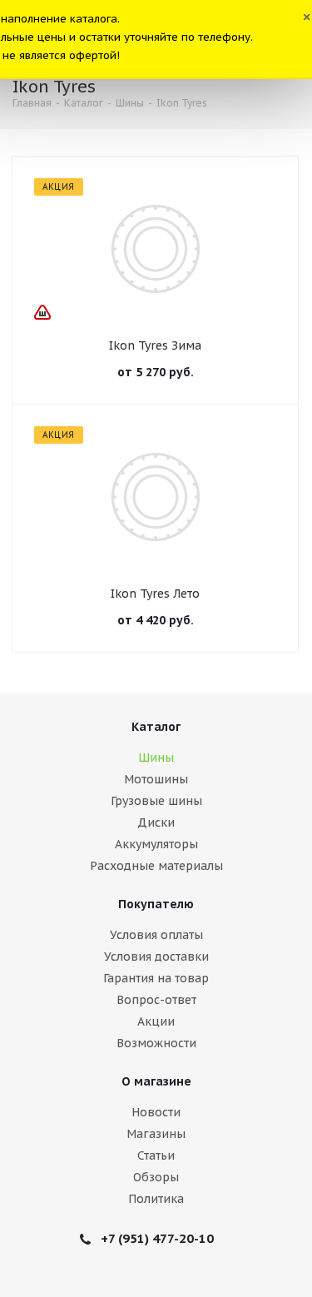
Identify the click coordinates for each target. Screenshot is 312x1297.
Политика (156, 1198)
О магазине (156, 1081)
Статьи (156, 1155)
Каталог (156, 726)
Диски (156, 822)
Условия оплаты (156, 934)
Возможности (156, 1043)
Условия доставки (156, 956)
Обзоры (156, 1177)
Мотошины (156, 779)
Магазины (156, 1133)
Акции (156, 1021)
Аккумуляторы (156, 844)
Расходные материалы (156, 865)
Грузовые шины (156, 800)
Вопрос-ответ (156, 999)
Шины (156, 757)
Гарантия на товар (156, 978)
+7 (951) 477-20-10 (157, 1238)
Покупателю (156, 904)
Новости (156, 1112)
